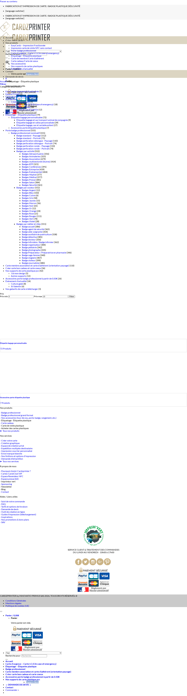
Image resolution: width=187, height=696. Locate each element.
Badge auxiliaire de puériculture (37, 234)
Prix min (4, 296)
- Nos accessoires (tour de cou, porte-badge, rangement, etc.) (28, 417)
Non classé (10, 112)
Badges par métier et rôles (28, 224)
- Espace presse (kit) (9, 478)
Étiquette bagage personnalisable (26, 117)
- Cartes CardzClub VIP (11, 473)
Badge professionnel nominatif (25, 133)
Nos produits (11, 42)
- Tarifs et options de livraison (14, 506)
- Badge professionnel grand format (16, 415)
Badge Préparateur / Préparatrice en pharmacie (44, 252)
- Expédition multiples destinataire (16, 448)
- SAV (2, 522)
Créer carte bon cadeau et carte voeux (23, 268)
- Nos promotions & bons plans (14, 519)
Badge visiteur (28, 260)
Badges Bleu (27, 192)
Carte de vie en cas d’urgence (24, 109)
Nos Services (11, 99)
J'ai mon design (18, 273)
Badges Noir (27, 205)
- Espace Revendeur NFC (11, 476)
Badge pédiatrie (29, 247)
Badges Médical (29, 177)
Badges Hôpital (29, 174)
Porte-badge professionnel (23, 50)
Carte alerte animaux (21, 107)
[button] (6, 78)
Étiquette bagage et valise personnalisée (35, 122)
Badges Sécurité (29, 185)
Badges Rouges (29, 216)
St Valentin (16, 286)
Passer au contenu (8, 1)
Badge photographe (31, 250)
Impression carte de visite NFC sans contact (31, 48)
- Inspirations (6, 517)
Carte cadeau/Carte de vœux (24, 61)
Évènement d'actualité (15, 281)
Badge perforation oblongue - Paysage (34, 140)
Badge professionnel (15, 669)
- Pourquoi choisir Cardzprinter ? (15, 471)
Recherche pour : (13, 655)
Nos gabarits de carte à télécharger (21, 289)
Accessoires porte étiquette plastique (28, 127)
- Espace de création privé (12, 445)
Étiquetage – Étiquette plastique (26, 55)
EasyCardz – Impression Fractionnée (28, 45)
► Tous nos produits (9, 430)
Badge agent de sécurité (33, 229)
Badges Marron (29, 203)
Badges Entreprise (30, 169)
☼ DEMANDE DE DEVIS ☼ (18, 684)
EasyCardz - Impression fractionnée (22, 91)
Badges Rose (28, 213)
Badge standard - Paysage (28, 135)
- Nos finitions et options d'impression (18, 456)
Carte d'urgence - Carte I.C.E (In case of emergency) (29, 104)
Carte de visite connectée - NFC (20, 96)
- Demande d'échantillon (11, 458)
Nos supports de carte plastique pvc (22, 270)
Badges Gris (27, 198)
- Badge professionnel (10, 412)
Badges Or (27, 208)
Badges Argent (29, 190)
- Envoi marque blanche (11, 453)
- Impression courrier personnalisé (16, 451)
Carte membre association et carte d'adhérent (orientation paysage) (37, 265)
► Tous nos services (9, 461)
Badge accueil (28, 226)
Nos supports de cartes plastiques (27, 66)
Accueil (9, 37)
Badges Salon (28, 182)
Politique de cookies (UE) (17, 605)
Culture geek (17, 283)
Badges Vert (27, 218)
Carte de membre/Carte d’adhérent (27, 58)
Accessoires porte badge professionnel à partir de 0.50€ (31, 278)
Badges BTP (27, 164)
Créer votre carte (14, 40)
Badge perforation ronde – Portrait (32, 148)
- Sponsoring (6, 484)
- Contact (4, 491)
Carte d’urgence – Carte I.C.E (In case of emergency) (35, 53)
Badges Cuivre (28, 195)
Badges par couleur (25, 187)
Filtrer (71, 297)
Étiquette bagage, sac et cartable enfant (34, 125)
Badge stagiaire (29, 257)
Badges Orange (29, 211)
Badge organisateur (31, 244)
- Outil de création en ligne (12, 511)
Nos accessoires (18, 63)
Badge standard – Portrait (28, 138)
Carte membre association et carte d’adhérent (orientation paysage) (38, 671)
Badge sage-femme (31, 255)
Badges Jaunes (29, 200)
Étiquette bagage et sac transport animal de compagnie (42, 120)
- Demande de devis (9, 509)
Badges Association (31, 159)
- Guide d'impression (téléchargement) (18, 514)
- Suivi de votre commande (12, 501)
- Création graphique (10, 443)
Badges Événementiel (32, 172)
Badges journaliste (30, 263)
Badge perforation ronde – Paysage (32, 146)
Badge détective (29, 237)
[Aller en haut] (1, 611)
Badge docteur (29, 239)
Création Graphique (20, 101)
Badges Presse (28, 179)
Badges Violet (28, 221)
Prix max (38, 296)
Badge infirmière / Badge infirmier (37, 242)
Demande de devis (14, 76)
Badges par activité (25, 151)
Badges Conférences (31, 166)
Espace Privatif (12, 94)
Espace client (32, 74)
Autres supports (18, 276)
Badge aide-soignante (32, 231)
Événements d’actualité (22, 68)
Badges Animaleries (31, 156)
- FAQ (3, 504)
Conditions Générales (15, 600)
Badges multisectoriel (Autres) (36, 161)
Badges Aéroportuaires (33, 153)
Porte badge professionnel (17, 130)
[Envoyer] (6, 57)
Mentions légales (13, 603)
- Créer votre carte (8, 440)
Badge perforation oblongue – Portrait (34, 143)
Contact (9, 71)
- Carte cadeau (7, 423)
